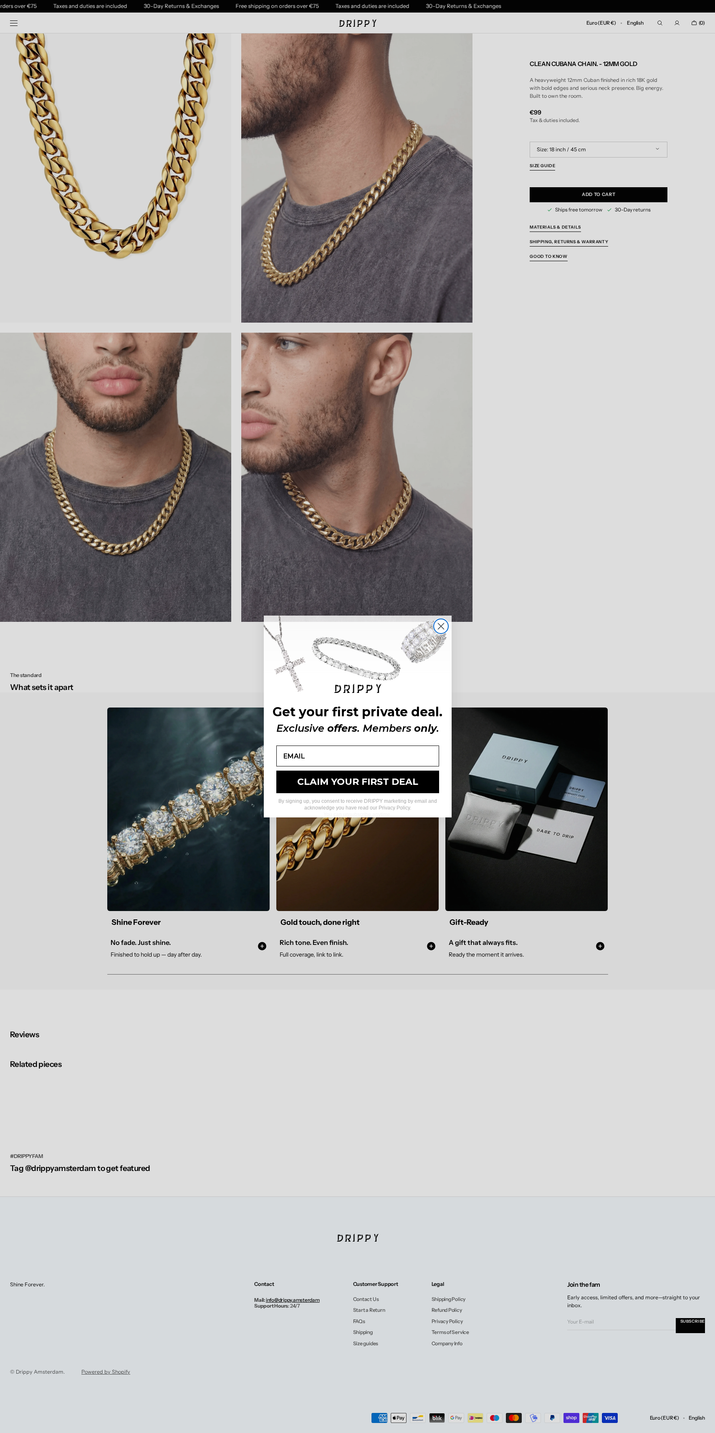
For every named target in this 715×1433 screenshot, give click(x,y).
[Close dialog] (441, 626)
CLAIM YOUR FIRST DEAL (357, 781)
